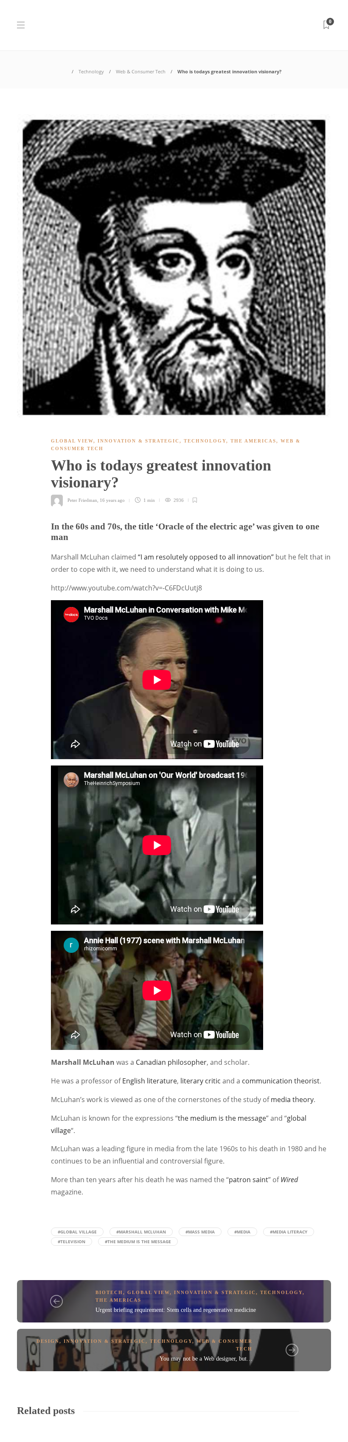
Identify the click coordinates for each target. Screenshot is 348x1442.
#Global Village (77, 1232)
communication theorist (281, 1081)
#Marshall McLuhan (141, 1232)
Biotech (109, 1292)
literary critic (200, 1081)
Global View (72, 440)
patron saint (248, 1179)
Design (47, 1341)
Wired (289, 1179)
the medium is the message (222, 1118)
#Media (242, 1232)
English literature (149, 1081)
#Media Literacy (288, 1232)
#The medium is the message (138, 1241)
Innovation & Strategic (139, 440)
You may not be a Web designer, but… (206, 1359)
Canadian (151, 1062)
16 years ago (112, 500)
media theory (292, 1099)
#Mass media (200, 1232)
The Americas (253, 440)
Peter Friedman (82, 500)
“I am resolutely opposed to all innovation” (206, 557)
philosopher (187, 1062)
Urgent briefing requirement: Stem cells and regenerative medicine (175, 1310)
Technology (91, 71)
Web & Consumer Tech (141, 71)
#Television (71, 1241)
